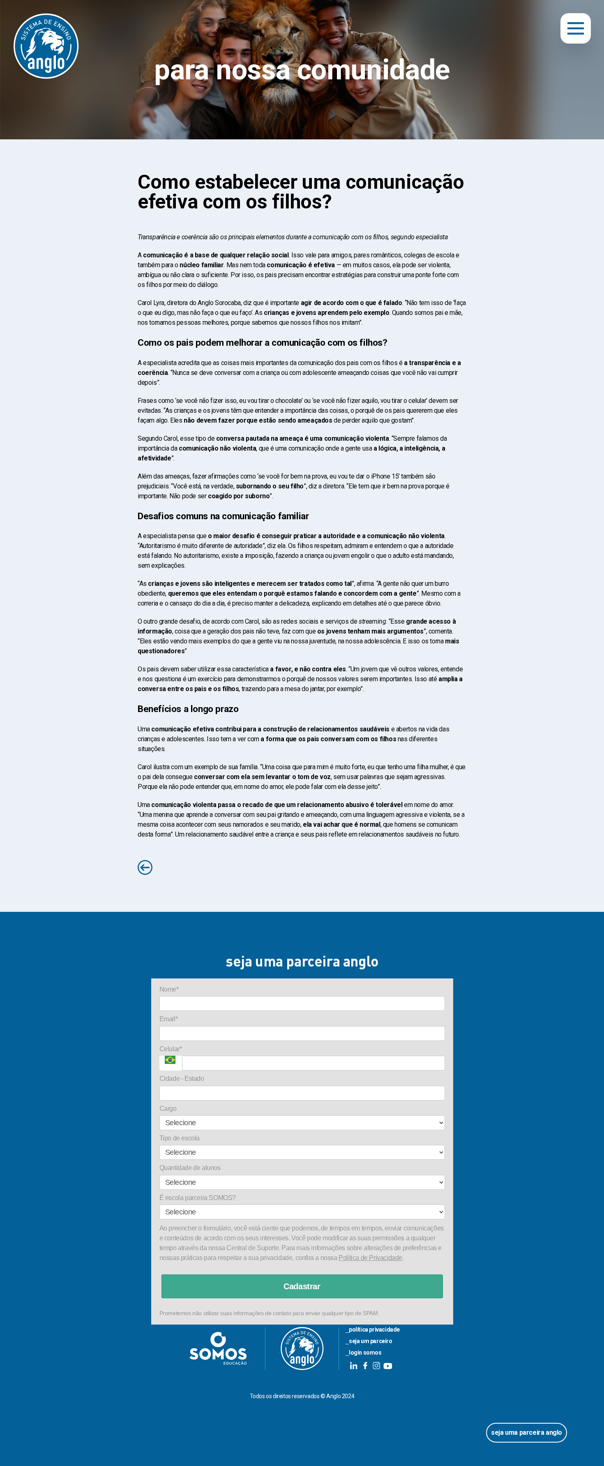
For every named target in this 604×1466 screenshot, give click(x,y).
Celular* (170, 1048)
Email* (168, 1018)
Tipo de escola (179, 1138)
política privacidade (374, 1329)
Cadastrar (302, 1286)
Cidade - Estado (181, 1078)
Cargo (168, 1108)
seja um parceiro (370, 1341)
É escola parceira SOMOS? (197, 1197)
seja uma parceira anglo (526, 1432)
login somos (365, 1352)
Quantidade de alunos (190, 1167)
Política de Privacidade (370, 1257)
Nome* (169, 989)
